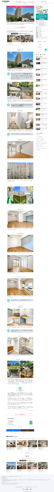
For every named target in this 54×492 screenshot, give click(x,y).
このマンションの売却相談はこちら (20, 27)
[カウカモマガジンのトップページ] (5, 1)
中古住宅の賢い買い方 (43, 148)
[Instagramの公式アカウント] (37, 55)
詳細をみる (19, 426)
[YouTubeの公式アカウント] (40, 55)
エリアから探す (40, 44)
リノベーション (13, 480)
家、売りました (38, 148)
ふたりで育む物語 (4, 480)
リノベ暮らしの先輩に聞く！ (39, 136)
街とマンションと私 (43, 141)
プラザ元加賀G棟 (38, 8)
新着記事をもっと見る (45, 89)
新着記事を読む (4, 477)
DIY (10, 480)
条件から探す (39, 47)
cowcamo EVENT (38, 141)
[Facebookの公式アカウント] (44, 55)
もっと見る (27, 452)
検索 (45, 49)
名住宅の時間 (37, 146)
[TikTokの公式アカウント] (38, 55)
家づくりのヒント (42, 146)
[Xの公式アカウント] (42, 55)
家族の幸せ (8, 480)
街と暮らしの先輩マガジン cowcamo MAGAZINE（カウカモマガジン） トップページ (11, 476)
